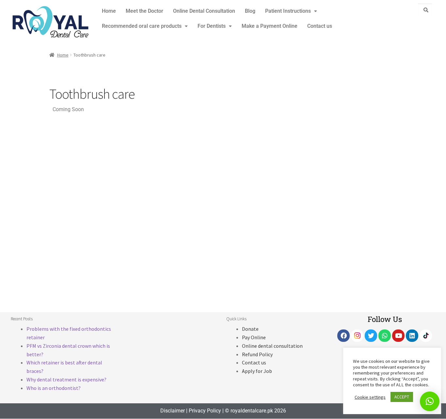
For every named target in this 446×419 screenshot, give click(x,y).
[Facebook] (343, 335)
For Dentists (212, 26)
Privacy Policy (205, 411)
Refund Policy (257, 354)
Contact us (319, 26)
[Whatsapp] (384, 335)
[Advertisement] (359, 184)
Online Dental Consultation (204, 11)
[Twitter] (371, 335)
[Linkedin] (412, 335)
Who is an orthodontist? (53, 388)
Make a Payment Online (269, 26)
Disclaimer (172, 411)
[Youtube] (398, 335)
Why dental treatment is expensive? (66, 379)
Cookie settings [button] (370, 397)
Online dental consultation (272, 346)
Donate (250, 329)
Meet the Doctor (144, 11)
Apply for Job (257, 371)
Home (109, 11)
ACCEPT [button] (401, 397)
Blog (250, 11)
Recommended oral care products (142, 26)
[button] (291, 11)
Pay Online (254, 337)
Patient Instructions (288, 11)
